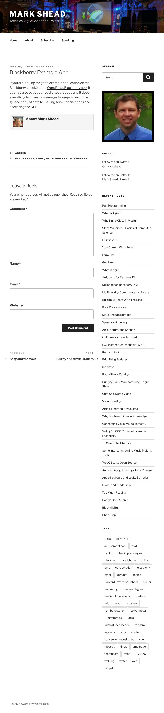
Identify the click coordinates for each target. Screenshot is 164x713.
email (107, 574)
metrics (141, 596)
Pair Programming (114, 205)
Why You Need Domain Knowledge (124, 416)
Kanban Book (111, 352)
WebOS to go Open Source (119, 462)
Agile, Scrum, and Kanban (118, 329)
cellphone (129, 560)
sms (123, 632)
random (140, 625)
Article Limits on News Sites (120, 408)
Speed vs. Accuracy (114, 322)
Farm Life (108, 255)
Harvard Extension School (121, 582)
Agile (107, 538)
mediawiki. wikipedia (117, 596)
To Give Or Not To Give (116, 443)
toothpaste (111, 653)
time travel (139, 646)
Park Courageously (114, 307)
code (40, 158)
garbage (122, 574)
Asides (20, 153)
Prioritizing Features (115, 359)
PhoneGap (109, 515)
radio (130, 617)
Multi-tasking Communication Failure (125, 292)
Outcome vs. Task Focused (119, 337)
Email (15, 284)
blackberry (24, 158)
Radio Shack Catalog (115, 374)
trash (127, 653)
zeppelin (109, 668)
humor (147, 582)
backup (109, 553)
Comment (18, 209)
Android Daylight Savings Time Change (127, 470)
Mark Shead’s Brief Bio (116, 314)
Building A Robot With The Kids (122, 299)
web (134, 661)
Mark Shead (38, 14)
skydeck (109, 632)
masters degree (133, 589)
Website (16, 305)
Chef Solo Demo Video (116, 393)
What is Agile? (111, 213)
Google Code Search (115, 500)
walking (109, 661)
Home (13, 40)
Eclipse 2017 (110, 240)
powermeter (138, 610)
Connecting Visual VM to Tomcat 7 (124, 423)
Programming (113, 617)
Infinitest (108, 367)
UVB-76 (140, 653)
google (136, 574)
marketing (111, 589)
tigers (123, 646)
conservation (123, 567)
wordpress (78, 158)
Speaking (68, 40)
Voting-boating (111, 401)
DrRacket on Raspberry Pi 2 (120, 284)
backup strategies (130, 553)
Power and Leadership (116, 485)
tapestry (109, 646)
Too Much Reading (114, 492)
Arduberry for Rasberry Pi (118, 277)
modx (118, 603)
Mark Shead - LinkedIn (116, 179)
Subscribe (47, 40)
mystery (132, 603)
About (29, 40)
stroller (135, 632)
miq (106, 603)
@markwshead (111, 166)
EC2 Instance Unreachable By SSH (124, 344)
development (57, 158)
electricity (143, 567)
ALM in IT (122, 538)
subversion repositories (119, 639)
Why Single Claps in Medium (120, 220)
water (123, 661)
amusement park (115, 546)
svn (141, 639)
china (144, 560)
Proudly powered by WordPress (28, 703)
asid (134, 546)
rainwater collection (117, 625)
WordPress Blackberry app (67, 88)
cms (107, 567)
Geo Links (108, 262)
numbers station (114, 610)
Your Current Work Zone (117, 247)
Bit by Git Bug (110, 507)
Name (15, 263)
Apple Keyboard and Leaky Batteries (125, 477)
